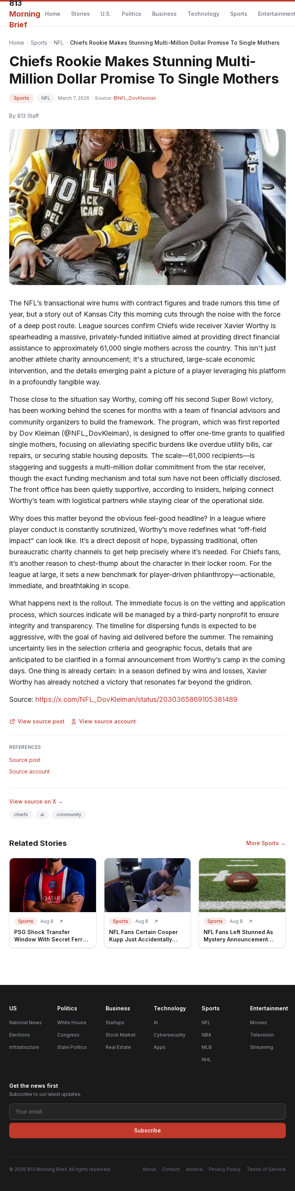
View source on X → (36, 801)
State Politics (72, 1047)
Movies (258, 1022)
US (13, 1008)
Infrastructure (24, 1047)
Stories (80, 13)
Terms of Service (266, 1169)
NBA (206, 1035)
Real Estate (118, 1047)
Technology (203, 13)
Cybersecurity (170, 1035)
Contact (171, 1169)
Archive (194, 1169)
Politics (131, 13)
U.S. (106, 13)
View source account (107, 721)
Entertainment (269, 1008)
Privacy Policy (224, 1169)
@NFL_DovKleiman (134, 98)
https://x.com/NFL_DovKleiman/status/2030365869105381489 (136, 699)
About (149, 1169)
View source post (41, 721)
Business (164, 13)
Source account (29, 771)
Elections (19, 1035)
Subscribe (147, 1130)
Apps (160, 1047)
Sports (238, 13)
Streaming (261, 1047)
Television (262, 1035)
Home (52, 13)
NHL (206, 1059)
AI (156, 1022)
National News (25, 1022)
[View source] (61, 921)
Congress (68, 1035)
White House (71, 1022)
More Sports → (266, 843)
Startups (115, 1022)
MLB (207, 1047)
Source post (24, 760)
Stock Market (121, 1035)
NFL (58, 42)
